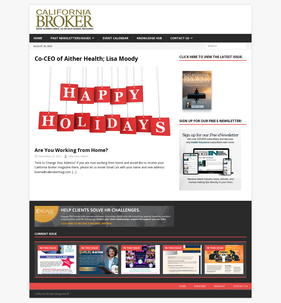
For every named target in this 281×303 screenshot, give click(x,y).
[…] (74, 172)
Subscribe (200, 286)
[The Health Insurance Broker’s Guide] (182, 259)
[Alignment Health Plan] (224, 259)
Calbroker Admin (78, 156)
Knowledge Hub (149, 38)
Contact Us (179, 38)
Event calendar (115, 38)
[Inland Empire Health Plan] (98, 259)
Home (38, 38)
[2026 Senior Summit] (57, 259)
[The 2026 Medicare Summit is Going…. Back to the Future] (140, 259)
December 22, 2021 (50, 156)
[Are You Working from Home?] (104, 106)
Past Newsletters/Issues (71, 38)
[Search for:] (225, 46)
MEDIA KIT (219, 286)
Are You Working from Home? (71, 150)
